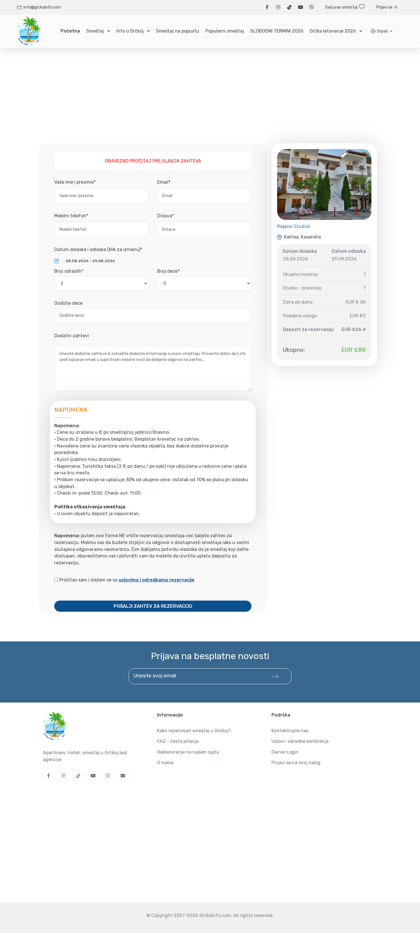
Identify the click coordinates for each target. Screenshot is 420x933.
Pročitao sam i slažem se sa (126, 580)
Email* (164, 182)
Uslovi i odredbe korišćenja (300, 741)
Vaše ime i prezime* (75, 182)
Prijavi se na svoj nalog (296, 762)
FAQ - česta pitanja (178, 741)
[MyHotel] (29, 31)
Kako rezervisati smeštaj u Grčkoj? (194, 730)
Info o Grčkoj (130, 31)
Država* (165, 215)
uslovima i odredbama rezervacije (157, 580)
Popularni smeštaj (224, 31)
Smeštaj (95, 31)
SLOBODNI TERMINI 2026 (276, 31)
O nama (165, 762)
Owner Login (285, 752)
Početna (70, 31)
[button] (381, 31)
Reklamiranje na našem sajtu (188, 752)
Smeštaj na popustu (177, 31)
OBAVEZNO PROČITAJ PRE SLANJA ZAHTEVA (153, 161)
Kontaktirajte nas (290, 730)
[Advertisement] (210, 101)
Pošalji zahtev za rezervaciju (153, 606)
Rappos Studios (293, 226)
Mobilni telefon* (71, 215)
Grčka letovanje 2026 (333, 31)
